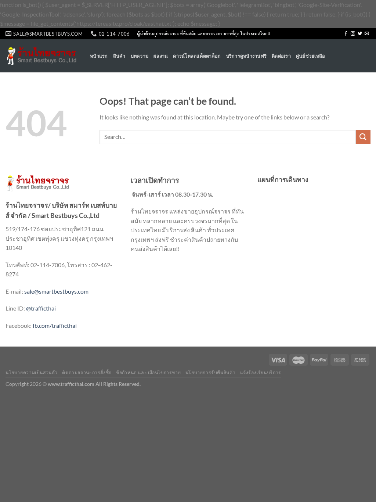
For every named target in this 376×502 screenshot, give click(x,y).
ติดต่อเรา (281, 56)
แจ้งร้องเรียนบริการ (260, 372)
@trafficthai (41, 308)
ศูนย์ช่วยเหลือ (310, 56)
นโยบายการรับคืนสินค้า (210, 372)
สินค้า (119, 56)
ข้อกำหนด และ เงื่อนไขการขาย (148, 372)
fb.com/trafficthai (55, 325)
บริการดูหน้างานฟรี (246, 56)
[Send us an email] (367, 33)
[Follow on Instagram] (353, 33)
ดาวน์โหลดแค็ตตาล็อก (197, 56)
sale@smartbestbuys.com (56, 291)
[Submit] (363, 137)
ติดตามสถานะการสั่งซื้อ (86, 372)
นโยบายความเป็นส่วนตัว (32, 372)
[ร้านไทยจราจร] (42, 56)
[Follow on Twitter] (360, 33)
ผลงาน (160, 56)
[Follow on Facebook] (346, 33)
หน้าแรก (99, 56)
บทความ (140, 56)
